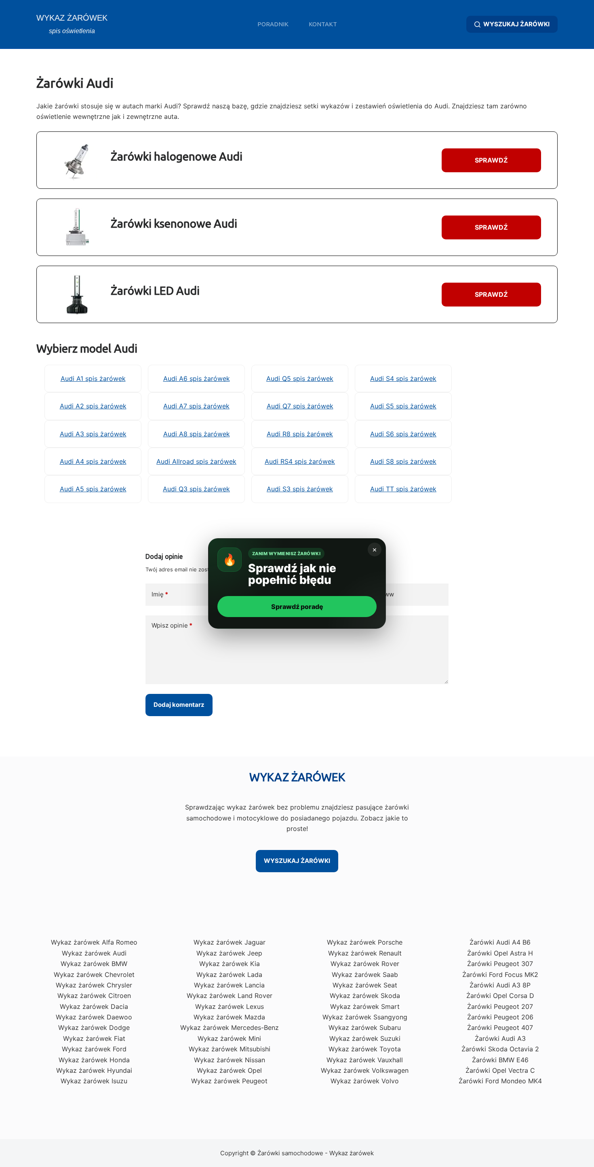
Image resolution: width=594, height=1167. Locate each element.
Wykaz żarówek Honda (94, 1060)
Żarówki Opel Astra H (500, 953)
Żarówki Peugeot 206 (500, 1017)
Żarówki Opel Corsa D (500, 996)
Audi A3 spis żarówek (93, 434)
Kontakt (323, 24)
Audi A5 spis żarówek (93, 489)
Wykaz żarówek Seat (365, 985)
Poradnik (273, 24)
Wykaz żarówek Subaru (365, 1027)
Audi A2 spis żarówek (93, 406)
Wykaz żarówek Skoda (365, 996)
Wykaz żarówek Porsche (364, 942)
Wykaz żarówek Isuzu (94, 1081)
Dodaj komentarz (179, 704)
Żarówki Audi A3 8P (500, 985)
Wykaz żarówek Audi (94, 953)
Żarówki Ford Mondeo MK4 (500, 1081)
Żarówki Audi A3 (500, 1038)
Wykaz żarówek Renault (365, 953)
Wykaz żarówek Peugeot (229, 1081)
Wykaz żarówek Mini (229, 1038)
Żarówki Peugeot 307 (500, 964)
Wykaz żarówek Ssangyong (364, 1017)
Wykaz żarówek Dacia (94, 1006)
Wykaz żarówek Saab (365, 974)
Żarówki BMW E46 (500, 1060)
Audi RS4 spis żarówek (300, 461)
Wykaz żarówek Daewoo (94, 1017)
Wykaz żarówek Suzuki (364, 1038)
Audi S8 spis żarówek (403, 461)
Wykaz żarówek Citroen (94, 996)
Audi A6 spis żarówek (196, 378)
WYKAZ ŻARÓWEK (71, 17)
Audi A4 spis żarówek (93, 461)
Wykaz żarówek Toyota (365, 1049)
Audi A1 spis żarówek (93, 378)
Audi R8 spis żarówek (300, 434)
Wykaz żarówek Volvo (365, 1081)
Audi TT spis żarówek (403, 489)
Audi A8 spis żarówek (196, 434)
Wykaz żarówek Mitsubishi (229, 1049)
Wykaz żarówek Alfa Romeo (94, 942)
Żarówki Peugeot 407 (500, 1027)
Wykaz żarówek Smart (365, 1006)
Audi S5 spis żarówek (403, 406)
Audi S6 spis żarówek (403, 434)
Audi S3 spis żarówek (300, 489)
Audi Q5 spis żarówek (299, 378)
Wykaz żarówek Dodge (94, 1027)
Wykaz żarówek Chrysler (94, 985)
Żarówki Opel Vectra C (500, 1070)
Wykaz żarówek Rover (365, 964)
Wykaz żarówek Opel (229, 1070)
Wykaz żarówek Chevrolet (94, 974)
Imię (160, 594)
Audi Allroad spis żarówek (196, 461)
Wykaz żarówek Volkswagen (365, 1070)
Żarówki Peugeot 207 (500, 1006)
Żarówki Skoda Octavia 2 (500, 1049)
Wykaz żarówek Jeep (229, 953)
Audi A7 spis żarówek (196, 406)
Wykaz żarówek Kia (229, 964)
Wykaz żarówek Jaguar (229, 942)
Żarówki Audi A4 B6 (500, 942)
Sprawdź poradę (297, 607)
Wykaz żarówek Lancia (229, 985)
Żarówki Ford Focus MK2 (500, 974)
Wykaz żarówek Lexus (229, 1006)
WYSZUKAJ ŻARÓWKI (516, 24)
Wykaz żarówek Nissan (229, 1060)
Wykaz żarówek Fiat (94, 1038)
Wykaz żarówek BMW (94, 964)
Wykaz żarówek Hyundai (94, 1070)
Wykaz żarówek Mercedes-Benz (229, 1027)
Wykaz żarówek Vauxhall (364, 1060)
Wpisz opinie (172, 625)
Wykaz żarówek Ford (94, 1049)
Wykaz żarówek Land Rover (229, 996)
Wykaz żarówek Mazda (229, 1017)
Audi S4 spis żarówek (403, 378)
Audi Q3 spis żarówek (196, 489)
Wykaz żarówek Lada (229, 974)
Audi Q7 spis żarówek (300, 406)
